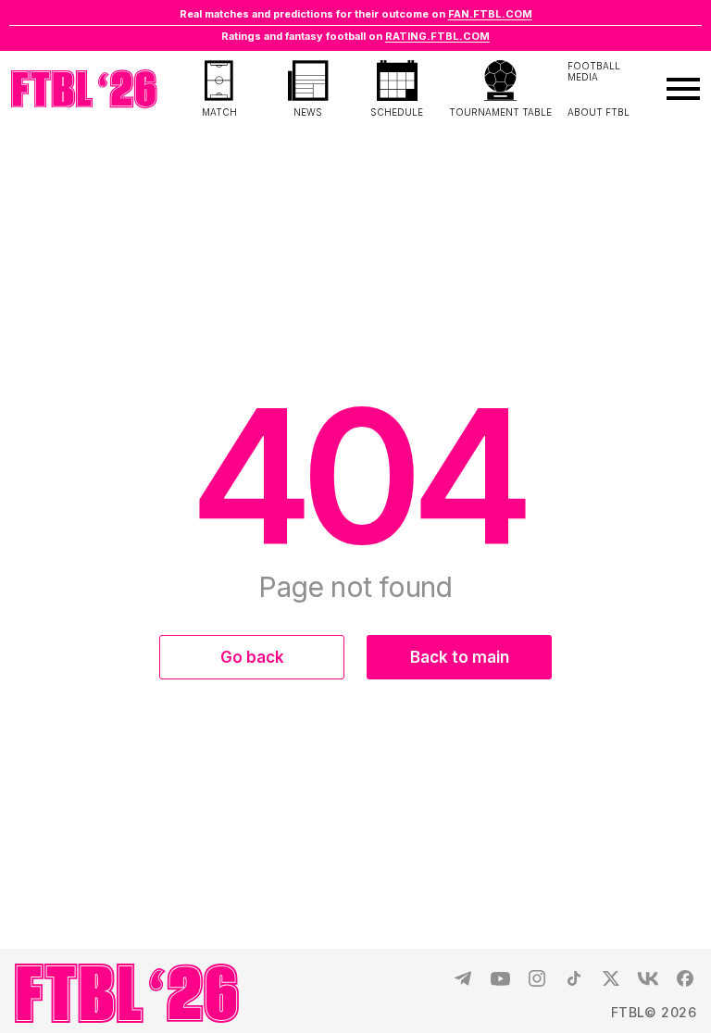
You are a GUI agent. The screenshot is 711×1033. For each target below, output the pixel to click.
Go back (252, 657)
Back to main (459, 657)
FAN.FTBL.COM (490, 13)
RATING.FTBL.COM (437, 36)
